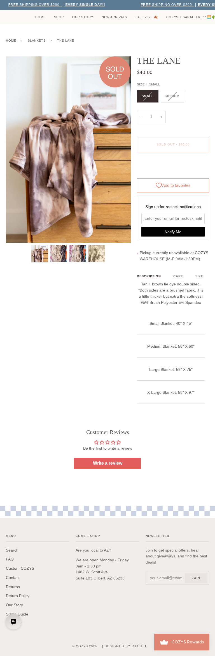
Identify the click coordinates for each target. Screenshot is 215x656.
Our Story (14, 605)
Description (149, 276)
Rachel (139, 646)
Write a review (107, 463)
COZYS (82, 646)
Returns (13, 587)
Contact (13, 578)
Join (196, 577)
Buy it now (173, 168)
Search (12, 550)
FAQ (10, 559)
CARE (178, 276)
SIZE (199, 276)
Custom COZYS (20, 568)
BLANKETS (37, 40)
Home (11, 40)
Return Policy (17, 596)
